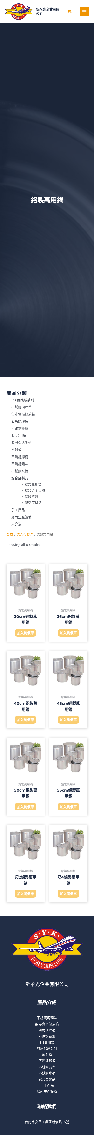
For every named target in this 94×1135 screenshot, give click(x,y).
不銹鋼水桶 (19, 470)
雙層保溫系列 (21, 442)
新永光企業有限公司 (47, 984)
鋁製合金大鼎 (35, 490)
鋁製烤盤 (31, 496)
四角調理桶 (19, 421)
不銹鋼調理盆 (21, 407)
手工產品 (18, 509)
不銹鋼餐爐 (19, 428)
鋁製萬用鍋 (33, 484)
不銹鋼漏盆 (19, 463)
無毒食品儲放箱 (23, 414)
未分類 (16, 523)
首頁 (10, 534)
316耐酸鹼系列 (22, 399)
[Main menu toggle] (84, 11)
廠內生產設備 (21, 516)
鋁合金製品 (19, 478)
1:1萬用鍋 (18, 435)
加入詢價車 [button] (25, 633)
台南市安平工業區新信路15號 (47, 1122)
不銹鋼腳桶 (19, 456)
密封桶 (16, 449)
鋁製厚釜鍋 (33, 502)
